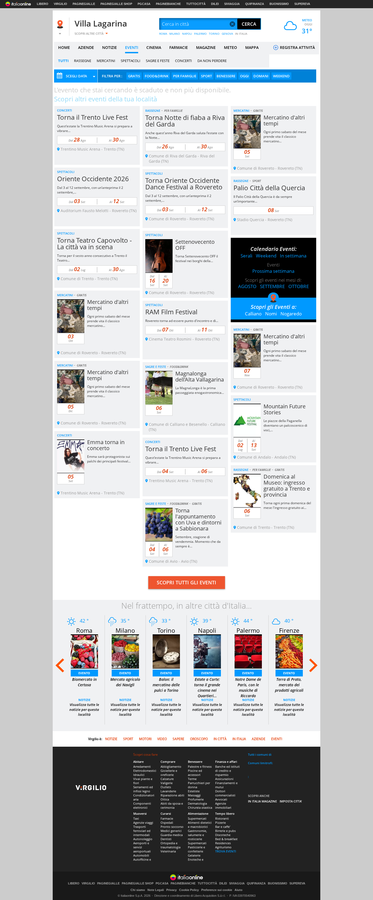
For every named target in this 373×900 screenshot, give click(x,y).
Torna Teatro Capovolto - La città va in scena (94, 243)
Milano (125, 630)
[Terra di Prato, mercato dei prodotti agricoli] (289, 651)
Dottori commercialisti (225, 793)
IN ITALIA (241, 34)
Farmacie (167, 818)
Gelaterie (194, 855)
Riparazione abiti (172, 795)
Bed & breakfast (226, 839)
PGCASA (144, 3)
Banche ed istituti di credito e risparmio (227, 770)
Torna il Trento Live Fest (92, 117)
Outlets (166, 787)
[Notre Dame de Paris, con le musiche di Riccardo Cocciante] (248, 651)
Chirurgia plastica (200, 807)
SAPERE (178, 739)
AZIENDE (86, 47)
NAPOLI (187, 34)
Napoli (207, 630)
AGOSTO (247, 286)
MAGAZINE (206, 47)
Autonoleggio (142, 839)
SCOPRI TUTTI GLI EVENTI (186, 582)
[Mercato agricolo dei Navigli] (125, 651)
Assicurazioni (224, 779)
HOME (64, 47)
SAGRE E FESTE (158, 60)
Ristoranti (222, 818)
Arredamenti (142, 766)
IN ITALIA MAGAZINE (262, 801)
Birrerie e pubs (225, 831)
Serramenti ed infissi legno (143, 789)
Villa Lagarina (101, 23)
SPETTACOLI (130, 60)
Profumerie (196, 799)
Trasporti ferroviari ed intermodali (141, 831)
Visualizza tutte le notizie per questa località (84, 709)
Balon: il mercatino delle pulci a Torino (166, 685)
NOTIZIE (109, 47)
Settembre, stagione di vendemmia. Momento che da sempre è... (198, 542)
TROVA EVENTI (225, 851)
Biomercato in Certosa (84, 682)
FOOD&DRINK (156, 76)
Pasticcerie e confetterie (196, 849)
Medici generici (171, 831)
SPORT (206, 76)
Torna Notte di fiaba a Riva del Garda (185, 120)
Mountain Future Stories (285, 409)
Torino (166, 630)
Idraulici (138, 775)
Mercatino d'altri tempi (284, 120)
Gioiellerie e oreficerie (169, 773)
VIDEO (162, 739)
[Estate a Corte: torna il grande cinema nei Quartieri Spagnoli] (207, 651)
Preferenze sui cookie (216, 890)
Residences (223, 843)
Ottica (165, 799)
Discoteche (222, 835)
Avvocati (221, 799)
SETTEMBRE (272, 286)
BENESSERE (226, 76)
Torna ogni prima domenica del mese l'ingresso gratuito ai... (287, 505)
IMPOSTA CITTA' (291, 801)
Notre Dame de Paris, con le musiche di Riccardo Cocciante (248, 690)
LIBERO (42, 3)
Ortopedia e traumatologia (170, 845)
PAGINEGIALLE (84, 3)
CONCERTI (183, 60)
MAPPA (252, 47)
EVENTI (131, 47)
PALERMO (200, 34)
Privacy (171, 890)
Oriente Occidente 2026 (93, 178)
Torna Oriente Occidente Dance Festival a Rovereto (184, 183)
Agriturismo (223, 847)
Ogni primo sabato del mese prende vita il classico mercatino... (285, 136)
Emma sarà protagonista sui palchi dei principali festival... (109, 459)
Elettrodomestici (144, 771)
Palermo (248, 630)
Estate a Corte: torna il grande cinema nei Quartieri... (207, 687)
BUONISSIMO (279, 3)
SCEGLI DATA (76, 76)
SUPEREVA (302, 3)
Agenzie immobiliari (223, 805)
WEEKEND (281, 76)
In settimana (293, 256)
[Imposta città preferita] (61, 24)
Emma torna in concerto (106, 445)
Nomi (271, 313)
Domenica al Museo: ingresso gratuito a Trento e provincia (287, 485)
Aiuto (238, 890)
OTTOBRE (298, 286)
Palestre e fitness (200, 766)
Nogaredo (291, 313)
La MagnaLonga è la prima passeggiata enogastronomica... (199, 390)
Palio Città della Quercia (269, 187)
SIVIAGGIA (232, 3)
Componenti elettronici (142, 805)
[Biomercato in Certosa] (84, 651)
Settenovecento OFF (195, 244)
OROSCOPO (199, 739)
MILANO (174, 34)
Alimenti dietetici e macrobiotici (200, 824)
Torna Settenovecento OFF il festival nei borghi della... (196, 258)
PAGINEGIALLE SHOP (116, 3)
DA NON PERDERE (212, 60)
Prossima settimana (273, 271)
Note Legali (155, 890)
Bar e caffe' (222, 827)
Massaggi (194, 795)
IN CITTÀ (220, 739)
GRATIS (134, 76)
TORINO (214, 34)
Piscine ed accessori (195, 773)
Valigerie (167, 783)
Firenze (289, 630)
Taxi (136, 818)
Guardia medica (172, 835)
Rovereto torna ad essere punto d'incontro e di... (181, 320)
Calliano (253, 313)
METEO (230, 47)
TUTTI (63, 60)
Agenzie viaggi (143, 822)
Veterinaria (168, 851)
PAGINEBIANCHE (168, 3)
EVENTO (84, 673)
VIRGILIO (60, 3)
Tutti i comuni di (259, 754)
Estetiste (194, 791)
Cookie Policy (189, 890)
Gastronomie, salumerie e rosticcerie (197, 835)
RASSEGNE (82, 60)
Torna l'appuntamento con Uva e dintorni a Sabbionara (198, 519)
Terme (192, 779)
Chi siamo (138, 890)
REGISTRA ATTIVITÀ (297, 47)
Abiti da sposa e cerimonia (172, 805)
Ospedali (167, 822)
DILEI (215, 3)
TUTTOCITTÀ (196, 3)
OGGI (244, 76)
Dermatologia (197, 803)
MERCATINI (106, 60)
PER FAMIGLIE (184, 76)
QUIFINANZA (254, 3)
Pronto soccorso (172, 827)
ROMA (163, 34)
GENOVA (227, 34)
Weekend (266, 256)
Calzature (167, 779)
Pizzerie (220, 822)
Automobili (141, 855)
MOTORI (145, 739)
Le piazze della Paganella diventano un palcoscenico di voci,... (285, 425)
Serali (246, 256)
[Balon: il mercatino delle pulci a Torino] (166, 651)
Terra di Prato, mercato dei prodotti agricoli (289, 685)
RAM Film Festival (171, 311)
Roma (84, 630)
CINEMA (153, 47)
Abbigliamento (171, 766)
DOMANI (260, 76)
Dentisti (166, 839)
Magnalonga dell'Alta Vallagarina (199, 376)
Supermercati (197, 818)
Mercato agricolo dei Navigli (125, 682)
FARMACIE (178, 47)
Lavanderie (168, 791)
